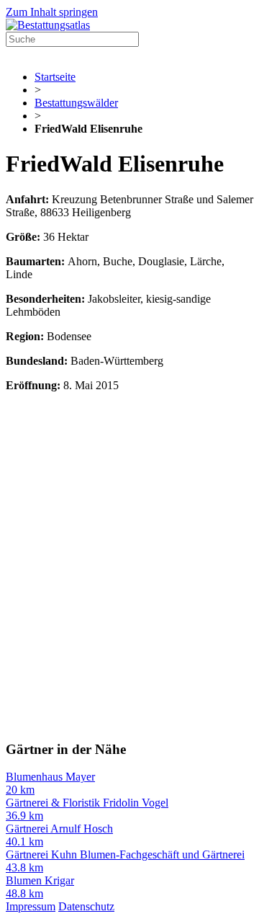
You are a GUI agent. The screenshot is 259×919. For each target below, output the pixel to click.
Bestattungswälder (76, 103)
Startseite (55, 77)
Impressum (30, 906)
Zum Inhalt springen (52, 12)
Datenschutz (86, 906)
